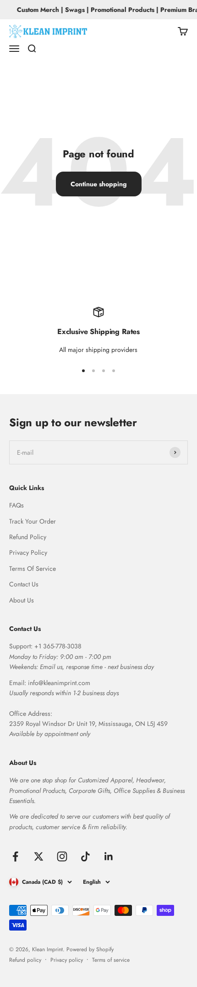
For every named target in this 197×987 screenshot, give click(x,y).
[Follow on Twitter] (39, 856)
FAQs (16, 505)
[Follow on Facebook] (15, 856)
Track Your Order (32, 521)
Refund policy (25, 960)
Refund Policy (27, 536)
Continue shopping (99, 184)
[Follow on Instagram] (62, 856)
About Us (21, 600)
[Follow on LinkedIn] (109, 856)
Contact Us (23, 584)
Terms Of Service (32, 568)
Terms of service (111, 960)
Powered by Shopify (90, 949)
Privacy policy (66, 960)
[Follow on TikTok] (85, 856)
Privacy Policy (28, 552)
